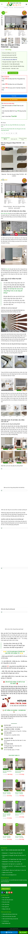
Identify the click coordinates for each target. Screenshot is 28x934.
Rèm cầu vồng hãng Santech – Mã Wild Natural (6, 815)
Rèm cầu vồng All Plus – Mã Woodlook (20, 772)
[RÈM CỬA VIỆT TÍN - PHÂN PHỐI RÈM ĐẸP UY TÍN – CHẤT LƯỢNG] (14, 4)
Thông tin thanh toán (23, 139)
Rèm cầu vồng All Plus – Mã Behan (7, 772)
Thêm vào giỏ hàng (13, 72)
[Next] (25, 23)
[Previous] (2, 23)
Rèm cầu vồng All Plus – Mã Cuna (20, 814)
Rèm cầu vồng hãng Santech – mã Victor (7, 793)
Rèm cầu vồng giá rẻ (17, 128)
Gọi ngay (24, 932)
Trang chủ (6, 7)
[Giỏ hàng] (26, 4)
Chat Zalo (10, 932)
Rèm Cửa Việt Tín (17, 930)
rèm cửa (7, 269)
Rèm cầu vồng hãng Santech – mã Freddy (19, 837)
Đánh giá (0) (14, 139)
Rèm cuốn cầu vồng (5, 213)
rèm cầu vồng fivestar (7, 128)
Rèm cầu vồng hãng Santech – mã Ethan (19, 793)
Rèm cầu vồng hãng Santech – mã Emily (6, 837)
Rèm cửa (11, 7)
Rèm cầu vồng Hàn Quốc (19, 7)
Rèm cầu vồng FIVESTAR (11, 125)
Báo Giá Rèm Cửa (6, 923)
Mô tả (5, 139)
